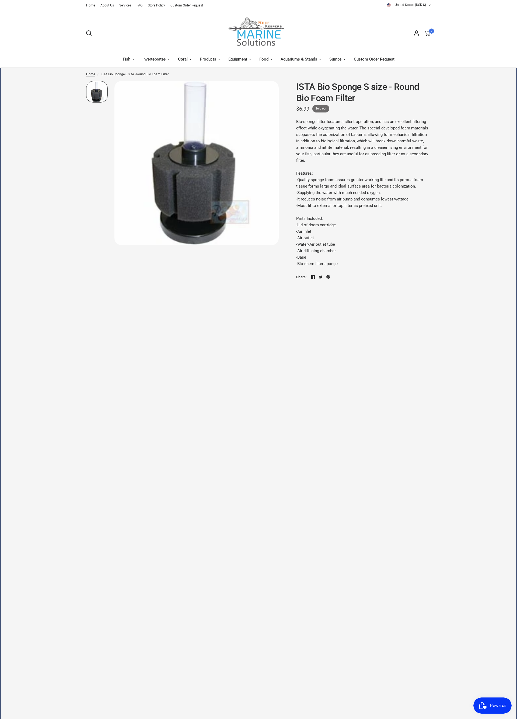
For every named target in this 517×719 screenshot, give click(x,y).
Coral (183, 59)
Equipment (237, 59)
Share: (301, 277)
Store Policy (156, 5)
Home (90, 5)
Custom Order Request (186, 5)
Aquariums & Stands (299, 59)
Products (208, 59)
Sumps (335, 59)
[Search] (90, 33)
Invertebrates (154, 59)
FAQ (139, 5)
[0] (426, 33)
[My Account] (416, 33)
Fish (126, 59)
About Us (107, 5)
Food (263, 59)
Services (125, 5)
